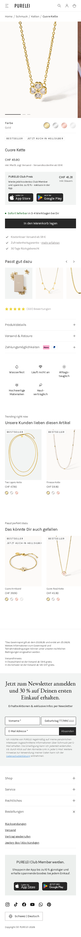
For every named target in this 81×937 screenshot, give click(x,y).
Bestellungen (14, 811)
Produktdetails (15, 325)
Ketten (35, 16)
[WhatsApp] (40, 904)
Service (10, 789)
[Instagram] (7, 904)
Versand (10, 830)
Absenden (67, 731)
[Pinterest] (49, 904)
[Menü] (6, 6)
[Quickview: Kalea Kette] (49, 283)
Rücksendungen (15, 824)
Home (8, 16)
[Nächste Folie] (74, 262)
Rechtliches (13, 800)
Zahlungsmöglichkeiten (22, 347)
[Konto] (67, 5)
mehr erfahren (50, 242)
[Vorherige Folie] (66, 262)
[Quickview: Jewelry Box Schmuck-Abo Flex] (18, 283)
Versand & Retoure (18, 336)
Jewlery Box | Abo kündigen (22, 842)
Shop (8, 778)
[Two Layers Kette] (23, 454)
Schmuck (22, 16)
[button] (59, 5)
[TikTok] (15, 904)
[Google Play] (54, 886)
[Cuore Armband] (23, 561)
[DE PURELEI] (22, 6)
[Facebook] (24, 904)
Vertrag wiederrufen (18, 836)
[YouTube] (32, 904)
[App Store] (26, 886)
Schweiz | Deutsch (27, 916)
